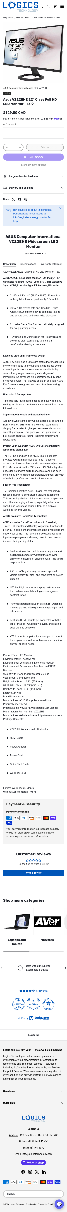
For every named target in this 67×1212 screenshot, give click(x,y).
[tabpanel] (33, 532)
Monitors (47, 940)
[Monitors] (47, 921)
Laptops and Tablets (17, 942)
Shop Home (8, 18)
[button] (55, 6)
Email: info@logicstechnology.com (33, 1153)
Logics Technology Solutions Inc (23, 1204)
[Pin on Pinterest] (26, 199)
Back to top (33, 1035)
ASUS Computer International (17, 88)
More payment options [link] (33, 164)
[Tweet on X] (13, 199)
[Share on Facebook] (20, 199)
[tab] (9, 264)
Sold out (45, 147)
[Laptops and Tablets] (16, 921)
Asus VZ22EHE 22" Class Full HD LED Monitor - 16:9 (38, 18)
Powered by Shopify (46, 1204)
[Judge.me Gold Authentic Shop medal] (33, 1004)
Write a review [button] (34, 872)
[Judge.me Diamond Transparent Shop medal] (18, 1004)
